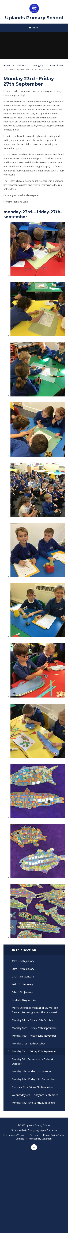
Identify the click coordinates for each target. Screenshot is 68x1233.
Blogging (38, 65)
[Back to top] (34, 1147)
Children (21, 65)
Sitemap (34, 1135)
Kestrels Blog (57, 65)
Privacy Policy (50, 1135)
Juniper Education (48, 1130)
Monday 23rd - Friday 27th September (30, 69)
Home (6, 65)
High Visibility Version (14, 1135)
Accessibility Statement (40, 1138)
